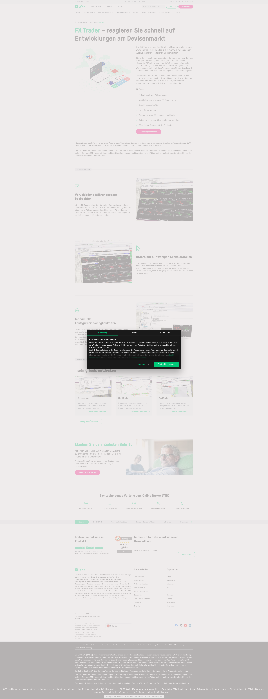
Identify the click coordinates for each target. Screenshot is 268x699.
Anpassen (142, 364)
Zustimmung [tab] (102, 333)
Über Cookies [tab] (165, 333)
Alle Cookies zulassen (166, 364)
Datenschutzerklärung (137, 357)
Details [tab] (134, 333)
